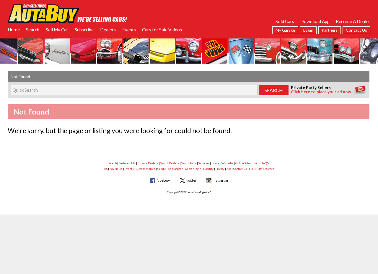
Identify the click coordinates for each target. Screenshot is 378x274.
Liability (208, 168)
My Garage (285, 30)
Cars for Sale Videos (162, 29)
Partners (330, 30)
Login (308, 30)
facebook (163, 180)
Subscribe (84, 29)
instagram (220, 180)
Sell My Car (57, 29)
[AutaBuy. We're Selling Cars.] (67, 13)
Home (14, 29)
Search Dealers (169, 163)
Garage (161, 168)
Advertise (116, 168)
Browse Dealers (148, 163)
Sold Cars (285, 21)
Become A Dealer (353, 21)
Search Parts (188, 163)
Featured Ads (127, 163)
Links (252, 168)
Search (32, 29)
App (229, 168)
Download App (315, 21)
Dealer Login (193, 168)
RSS (105, 168)
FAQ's (265, 163)
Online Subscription (247, 163)
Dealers (108, 29)
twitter (191, 180)
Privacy (220, 168)
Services (203, 163)
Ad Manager (175, 168)
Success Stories (145, 168)
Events (129, 29)
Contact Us (356, 30)
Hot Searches (266, 168)
